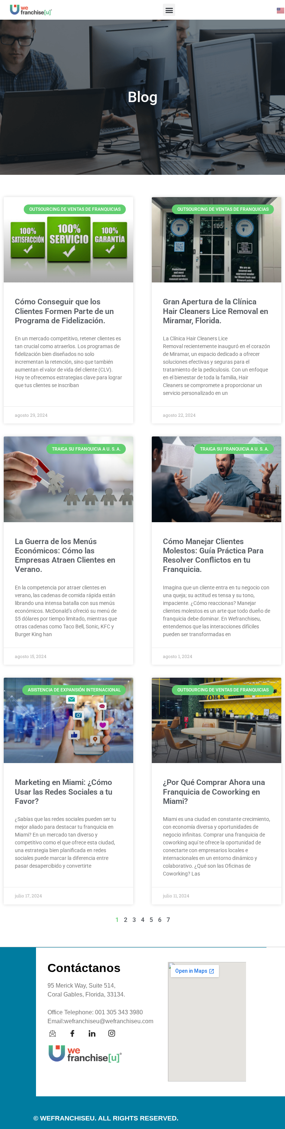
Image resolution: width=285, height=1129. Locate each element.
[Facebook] (76, 1033)
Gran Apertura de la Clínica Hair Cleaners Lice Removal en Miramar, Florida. (215, 311)
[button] (169, 10)
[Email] (56, 1033)
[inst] (115, 1033)
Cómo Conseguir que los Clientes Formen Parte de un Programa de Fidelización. (64, 311)
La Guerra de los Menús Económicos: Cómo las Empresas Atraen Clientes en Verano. (65, 555)
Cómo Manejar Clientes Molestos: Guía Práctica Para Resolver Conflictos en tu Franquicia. (213, 555)
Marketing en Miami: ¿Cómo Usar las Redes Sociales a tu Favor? (63, 791)
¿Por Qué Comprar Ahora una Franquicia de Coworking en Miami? (214, 791)
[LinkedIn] (96, 1033)
